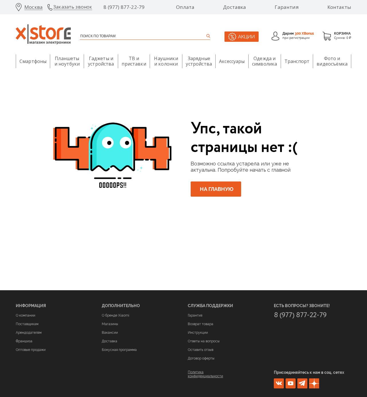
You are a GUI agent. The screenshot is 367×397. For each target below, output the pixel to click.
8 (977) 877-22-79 (124, 7)
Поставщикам (27, 324)
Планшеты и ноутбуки (67, 61)
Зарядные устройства (199, 61)
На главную (216, 189)
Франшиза (24, 341)
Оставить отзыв (200, 350)
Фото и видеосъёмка (332, 61)
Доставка (234, 7)
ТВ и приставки (134, 61)
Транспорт (296, 61)
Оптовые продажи (31, 350)
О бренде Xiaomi (115, 315)
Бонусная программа (119, 350)
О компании (25, 315)
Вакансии (110, 333)
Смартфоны (32, 61)
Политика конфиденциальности (205, 374)
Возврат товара (200, 324)
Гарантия (286, 7)
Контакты (339, 7)
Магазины (110, 324)
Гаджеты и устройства (101, 61)
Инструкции (198, 333)
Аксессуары (232, 61)
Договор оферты (201, 358)
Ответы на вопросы (204, 341)
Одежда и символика (264, 61)
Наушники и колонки (166, 61)
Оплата (185, 7)
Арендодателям (29, 333)
